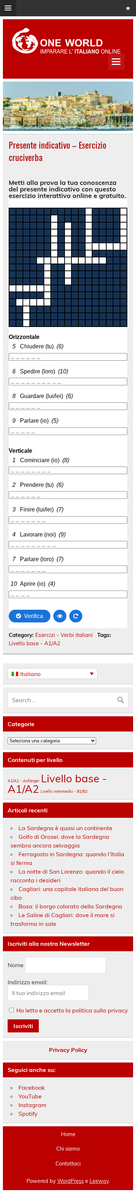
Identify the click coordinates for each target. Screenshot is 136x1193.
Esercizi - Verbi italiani (64, 634)
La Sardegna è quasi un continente (65, 828)
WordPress (70, 1181)
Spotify (28, 1113)
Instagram (32, 1105)
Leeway (99, 1181)
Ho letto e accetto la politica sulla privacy (72, 1010)
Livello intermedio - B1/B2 (64, 791)
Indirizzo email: (28, 982)
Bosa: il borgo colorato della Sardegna (70, 906)
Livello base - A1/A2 (34, 643)
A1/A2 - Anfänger (24, 780)
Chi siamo (68, 1148)
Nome (16, 965)
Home (68, 1134)
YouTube (30, 1096)
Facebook (31, 1087)
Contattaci (68, 1163)
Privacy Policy (68, 1049)
